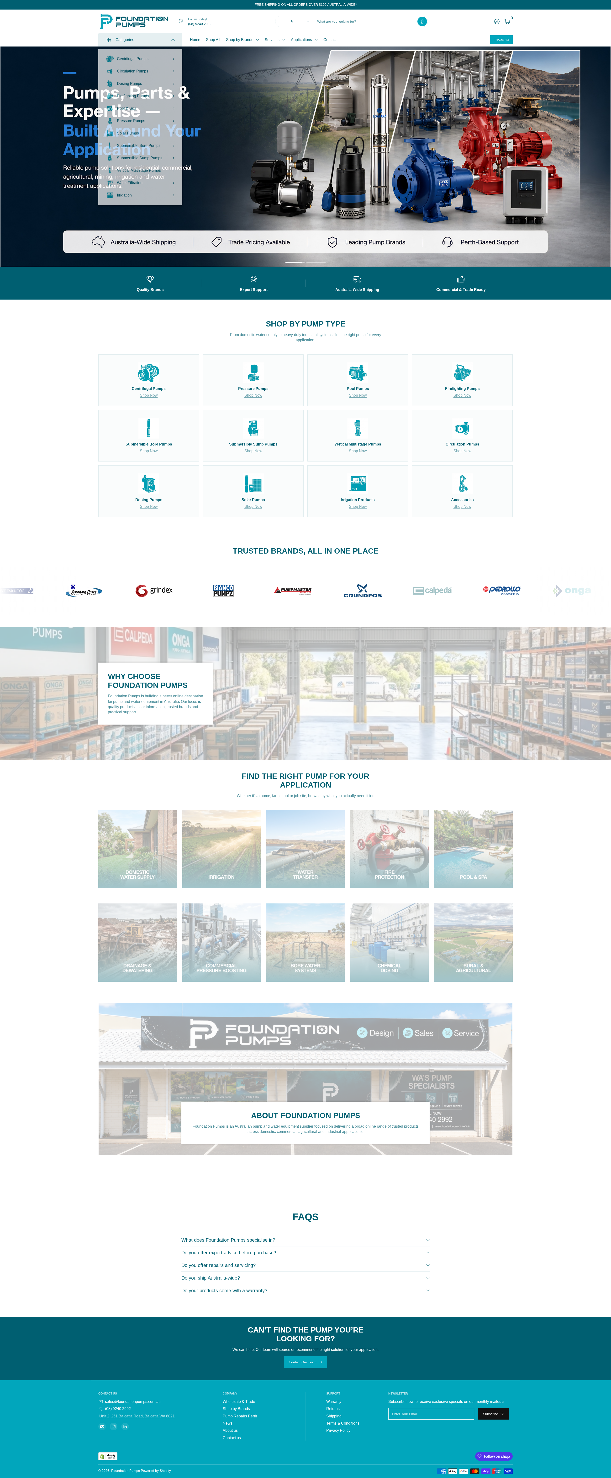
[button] (422, 21)
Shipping (334, 1416)
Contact (330, 40)
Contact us (232, 1438)
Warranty (333, 1402)
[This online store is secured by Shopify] (107, 1456)
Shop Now (149, 395)
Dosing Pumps (129, 81)
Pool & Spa (126, 106)
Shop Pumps (384, 190)
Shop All (213, 40)
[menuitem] (252, 1401)
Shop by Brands (239, 40)
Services (272, 40)
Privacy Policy (338, 1430)
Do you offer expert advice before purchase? (228, 1252)
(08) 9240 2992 (118, 1409)
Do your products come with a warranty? (224, 1290)
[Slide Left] (251, 5)
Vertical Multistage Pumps (139, 168)
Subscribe (490, 1414)
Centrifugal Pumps (132, 56)
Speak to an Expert (419, 190)
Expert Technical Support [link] (400, 175)
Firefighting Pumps (133, 94)
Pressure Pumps (131, 118)
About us (230, 1430)
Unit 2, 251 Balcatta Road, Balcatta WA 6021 (136, 1416)
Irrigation (124, 193)
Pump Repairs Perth (240, 1416)
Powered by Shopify (156, 1471)
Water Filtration (129, 180)
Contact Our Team (302, 1362)
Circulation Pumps (132, 69)
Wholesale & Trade (239, 1402)
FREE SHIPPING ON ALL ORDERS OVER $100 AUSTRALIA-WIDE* (306, 4)
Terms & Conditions (342, 1423)
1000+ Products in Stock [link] (399, 157)
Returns (333, 1409)
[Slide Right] (360, 5)
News (227, 1423)
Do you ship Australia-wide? (210, 1278)
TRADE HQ (501, 39)
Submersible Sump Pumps (139, 156)
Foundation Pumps (125, 1471)
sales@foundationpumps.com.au (133, 1402)
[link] (192, 21)
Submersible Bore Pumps (138, 143)
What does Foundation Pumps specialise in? (228, 1240)
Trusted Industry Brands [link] (399, 166)
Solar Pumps (128, 131)
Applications (301, 40)
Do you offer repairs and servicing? (218, 1265)
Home (195, 40)
